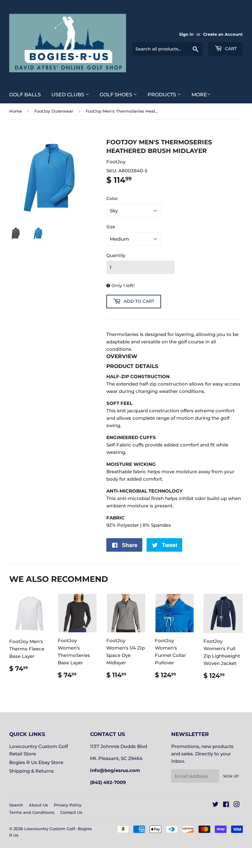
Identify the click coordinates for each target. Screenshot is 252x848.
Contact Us (71, 812)
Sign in (186, 34)
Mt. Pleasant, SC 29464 (116, 758)
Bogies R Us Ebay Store (36, 762)
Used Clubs (68, 95)
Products (162, 95)
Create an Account (223, 34)
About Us (38, 804)
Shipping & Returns (31, 771)
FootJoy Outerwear (53, 111)
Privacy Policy (67, 804)
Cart (230, 48)
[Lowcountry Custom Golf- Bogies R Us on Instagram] (237, 805)
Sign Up (231, 776)
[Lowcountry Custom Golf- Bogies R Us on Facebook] (226, 805)
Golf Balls (25, 95)
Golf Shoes (116, 95)
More (199, 95)
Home (15, 111)
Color (112, 198)
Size (110, 227)
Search (16, 804)
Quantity (115, 255)
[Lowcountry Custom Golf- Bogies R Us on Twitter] (215, 805)
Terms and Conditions (31, 812)
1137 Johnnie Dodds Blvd (118, 746)
